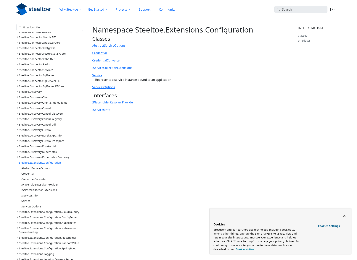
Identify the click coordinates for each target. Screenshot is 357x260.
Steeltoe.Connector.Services (36, 70)
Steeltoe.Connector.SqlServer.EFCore (41, 86)
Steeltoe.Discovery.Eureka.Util (37, 146)
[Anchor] (113, 38)
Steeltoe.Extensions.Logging (36, 254)
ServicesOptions (31, 206)
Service (25, 201)
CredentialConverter (34, 179)
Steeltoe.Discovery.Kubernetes (38, 152)
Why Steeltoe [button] (69, 9)
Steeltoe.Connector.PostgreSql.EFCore (42, 53)
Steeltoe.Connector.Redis (34, 64)
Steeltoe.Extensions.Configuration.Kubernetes (47, 223)
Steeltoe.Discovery (30, 91)
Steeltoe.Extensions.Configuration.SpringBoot (47, 248)
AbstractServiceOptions (36, 168)
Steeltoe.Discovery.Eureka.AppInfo (40, 135)
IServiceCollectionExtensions (39, 190)
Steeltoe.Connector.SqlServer (37, 75)
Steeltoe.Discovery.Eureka (35, 130)
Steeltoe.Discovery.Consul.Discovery (41, 113)
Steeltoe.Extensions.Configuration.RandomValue (49, 243)
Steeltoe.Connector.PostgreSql (37, 48)
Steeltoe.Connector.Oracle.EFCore (39, 42)
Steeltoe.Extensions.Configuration (40, 162)
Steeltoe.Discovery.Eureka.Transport (41, 141)
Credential (27, 173)
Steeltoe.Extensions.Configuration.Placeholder (47, 237)
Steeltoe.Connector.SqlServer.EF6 (39, 81)
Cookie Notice (244, 249)
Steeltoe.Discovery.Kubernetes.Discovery (44, 157)
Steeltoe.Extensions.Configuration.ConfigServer (48, 217)
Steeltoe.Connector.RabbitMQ (37, 59)
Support (144, 9)
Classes (302, 35)
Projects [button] (122, 9)
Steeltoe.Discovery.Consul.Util (37, 124)
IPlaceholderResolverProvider (39, 184)
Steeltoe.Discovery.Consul (35, 108)
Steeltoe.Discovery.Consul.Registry (40, 119)
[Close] (344, 216)
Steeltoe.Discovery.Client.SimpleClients (43, 102)
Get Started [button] (96, 9)
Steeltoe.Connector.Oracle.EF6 (37, 37)
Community (167, 9)
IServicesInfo (29, 195)
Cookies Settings (329, 226)
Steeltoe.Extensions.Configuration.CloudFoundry (49, 212)
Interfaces (304, 40)
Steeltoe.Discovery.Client (34, 97)
